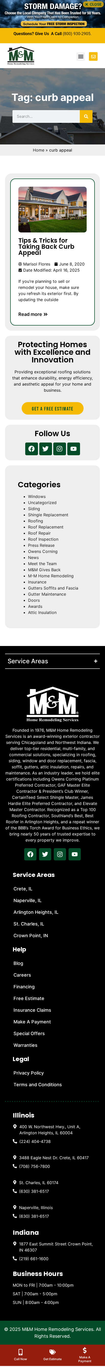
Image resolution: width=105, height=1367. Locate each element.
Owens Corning (43, 551)
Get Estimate (52, 1359)
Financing (24, 986)
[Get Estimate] (52, 1352)
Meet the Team (42, 563)
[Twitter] (45, 449)
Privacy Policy (29, 1073)
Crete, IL (23, 888)
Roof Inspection (43, 539)
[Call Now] (20, 1352)
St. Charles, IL (29, 924)
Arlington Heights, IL (36, 912)
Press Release (41, 545)
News (33, 557)
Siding (34, 508)
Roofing (35, 520)
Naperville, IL (28, 900)
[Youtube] (73, 449)
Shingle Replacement (48, 514)
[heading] (54, 1130)
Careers (22, 975)
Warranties (25, 1045)
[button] (93, 4)
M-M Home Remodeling (51, 575)
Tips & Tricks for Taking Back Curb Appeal (46, 246)
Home (38, 150)
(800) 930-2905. (77, 33)
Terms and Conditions (38, 1084)
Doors (34, 600)
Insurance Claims (32, 1010)
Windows (37, 496)
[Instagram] (59, 449)
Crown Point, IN (31, 935)
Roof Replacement (45, 527)
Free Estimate (29, 998)
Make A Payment (32, 1021)
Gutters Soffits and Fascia (53, 588)
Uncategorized (42, 502)
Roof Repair (39, 533)
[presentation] (30, 854)
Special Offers (29, 1033)
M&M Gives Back (44, 569)
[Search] (86, 116)
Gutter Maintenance (47, 594)
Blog (18, 963)
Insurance (37, 581)
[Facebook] (31, 449)
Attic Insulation (42, 612)
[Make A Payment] (85, 1350)
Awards (35, 606)
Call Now (20, 1359)
